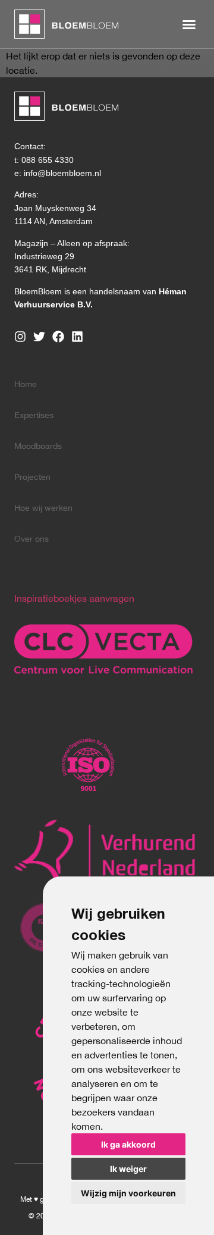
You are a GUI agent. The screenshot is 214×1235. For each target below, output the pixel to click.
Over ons (31, 538)
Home (25, 384)
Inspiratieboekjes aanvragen (74, 598)
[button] (189, 24)
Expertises (34, 415)
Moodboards (38, 446)
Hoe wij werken (43, 508)
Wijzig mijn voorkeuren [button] (128, 1193)
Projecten (32, 477)
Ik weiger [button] (128, 1169)
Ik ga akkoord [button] (128, 1144)
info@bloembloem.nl (62, 173)
